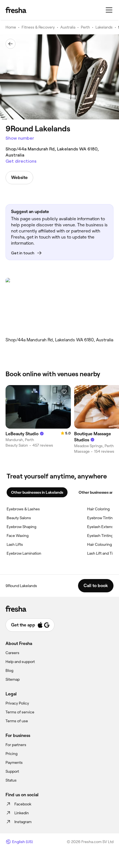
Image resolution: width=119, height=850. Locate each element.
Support (12, 771)
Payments (14, 762)
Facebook (22, 804)
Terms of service (20, 712)
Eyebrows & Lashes (23, 509)
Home (11, 27)
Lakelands (104, 27)
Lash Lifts (15, 544)
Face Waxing (18, 535)
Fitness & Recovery (38, 27)
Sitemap (13, 679)
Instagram (23, 822)
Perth (85, 27)
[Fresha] (16, 10)
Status (11, 780)
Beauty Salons (19, 518)
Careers (12, 653)
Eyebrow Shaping (21, 526)
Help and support (20, 661)
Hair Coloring (98, 509)
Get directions (21, 161)
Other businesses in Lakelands (37, 492)
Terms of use (17, 721)
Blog (9, 670)
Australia (67, 27)
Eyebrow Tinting (101, 518)
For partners (16, 745)
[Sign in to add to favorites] (64, 391)
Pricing (11, 753)
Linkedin (21, 813)
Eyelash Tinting (100, 535)
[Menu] (109, 10)
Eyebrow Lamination (24, 553)
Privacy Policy (17, 703)
